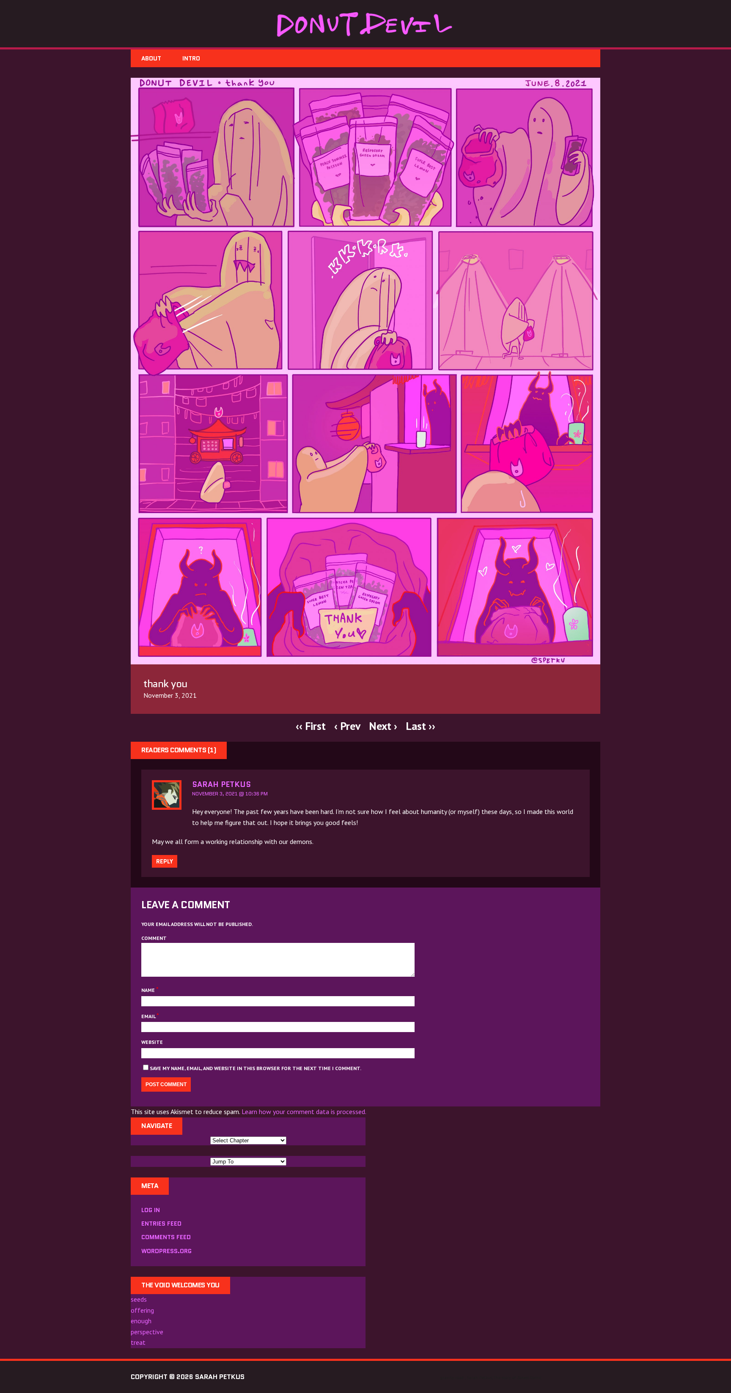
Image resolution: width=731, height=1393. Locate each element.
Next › (383, 726)
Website (152, 1042)
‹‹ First (311, 726)
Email (149, 1016)
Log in (150, 1210)
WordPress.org (166, 1251)
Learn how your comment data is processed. (304, 1111)
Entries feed (161, 1223)
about (151, 58)
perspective (147, 1331)
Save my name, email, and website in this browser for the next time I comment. (255, 1068)
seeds (139, 1299)
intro (191, 58)
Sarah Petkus (221, 784)
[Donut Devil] (365, 24)
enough (141, 1321)
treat (138, 1342)
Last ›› (420, 726)
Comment (154, 938)
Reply (164, 861)
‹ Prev (347, 726)
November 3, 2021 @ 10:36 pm (230, 793)
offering (142, 1310)
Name (148, 990)
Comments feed (166, 1237)
